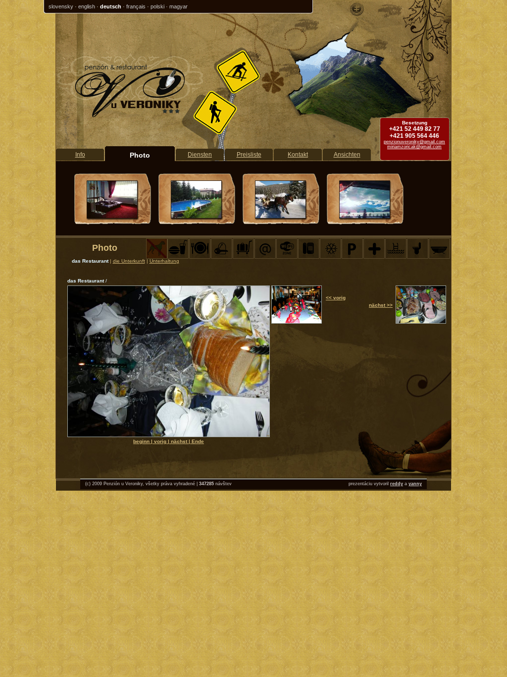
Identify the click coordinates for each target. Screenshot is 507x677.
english (86, 6)
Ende (198, 441)
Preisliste (249, 154)
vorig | (162, 441)
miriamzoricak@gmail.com (414, 146)
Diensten (200, 154)
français (136, 6)
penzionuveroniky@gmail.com (414, 141)
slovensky (61, 6)
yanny (415, 483)
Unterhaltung (164, 261)
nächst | (181, 441)
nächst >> (381, 305)
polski (157, 6)
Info (80, 154)
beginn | (143, 441)
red (394, 483)
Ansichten (347, 154)
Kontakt (298, 154)
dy (400, 483)
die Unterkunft (129, 261)
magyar (178, 6)
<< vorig (336, 297)
